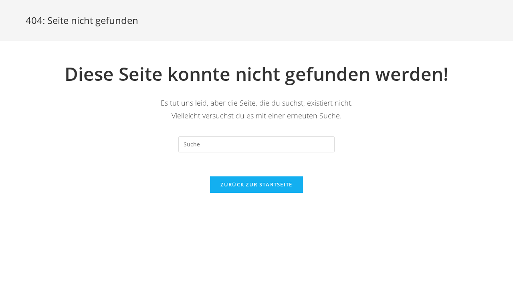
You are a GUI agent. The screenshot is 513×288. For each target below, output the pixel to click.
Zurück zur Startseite (256, 184)
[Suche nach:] (256, 144)
